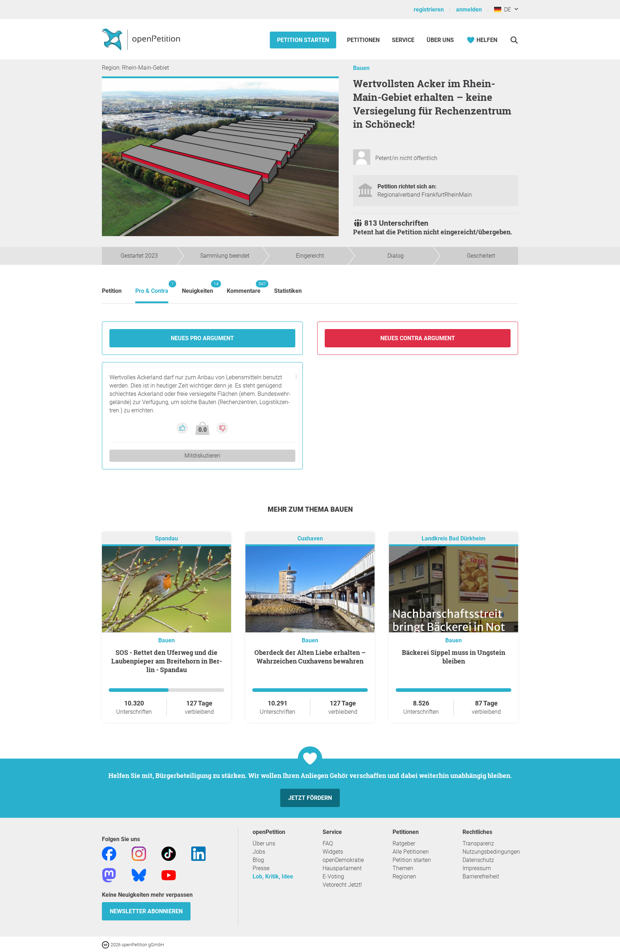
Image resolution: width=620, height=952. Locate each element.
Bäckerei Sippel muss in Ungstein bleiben (453, 656)
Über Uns (440, 40)
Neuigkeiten (197, 287)
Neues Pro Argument (202, 338)
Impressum (476, 868)
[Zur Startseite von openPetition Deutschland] (142, 39)
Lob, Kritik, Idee (273, 876)
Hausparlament (342, 868)
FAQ (328, 843)
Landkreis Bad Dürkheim (453, 538)
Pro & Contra (151, 287)
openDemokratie (343, 860)
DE (506, 9)
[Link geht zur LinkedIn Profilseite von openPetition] (198, 853)
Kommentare (243, 287)
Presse (261, 868)
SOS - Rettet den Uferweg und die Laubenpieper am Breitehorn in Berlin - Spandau (166, 661)
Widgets (333, 851)
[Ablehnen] (222, 427)
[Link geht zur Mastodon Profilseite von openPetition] (109, 874)
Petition (112, 290)
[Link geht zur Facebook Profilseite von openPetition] (109, 853)
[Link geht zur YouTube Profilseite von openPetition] (168, 874)
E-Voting (333, 876)
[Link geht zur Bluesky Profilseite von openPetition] (139, 874)
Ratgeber (404, 843)
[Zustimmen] (183, 427)
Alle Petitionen (411, 851)
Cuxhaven (310, 538)
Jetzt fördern (310, 797)
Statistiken (288, 290)
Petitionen (364, 40)
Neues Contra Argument (417, 338)
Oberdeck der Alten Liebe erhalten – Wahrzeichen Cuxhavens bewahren (310, 656)
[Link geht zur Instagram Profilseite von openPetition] (139, 853)
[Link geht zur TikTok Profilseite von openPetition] (168, 853)
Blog (258, 860)
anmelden (469, 9)
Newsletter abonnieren (146, 911)
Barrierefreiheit (480, 876)
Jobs (259, 851)
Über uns (264, 843)
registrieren (429, 9)
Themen (403, 868)
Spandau (166, 538)
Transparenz (478, 843)
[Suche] (513, 40)
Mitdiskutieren (202, 455)
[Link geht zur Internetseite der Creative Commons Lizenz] (106, 944)
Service (403, 40)
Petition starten (303, 40)
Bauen (361, 68)
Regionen (404, 876)
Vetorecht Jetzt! (342, 884)
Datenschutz (478, 860)
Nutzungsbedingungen (491, 851)
